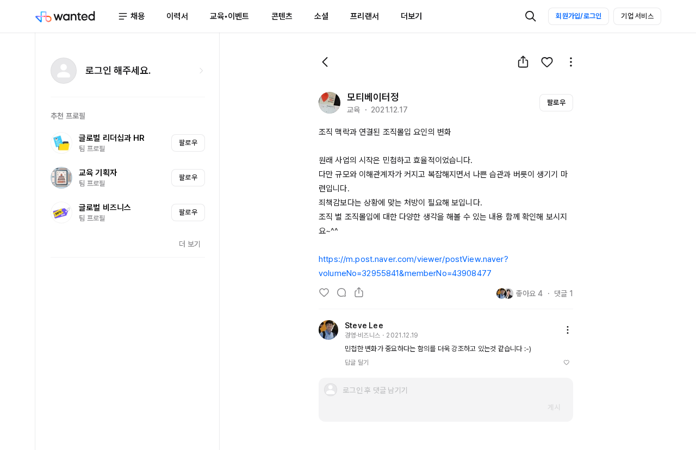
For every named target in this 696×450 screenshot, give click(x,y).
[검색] (530, 16)
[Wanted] (76, 16)
